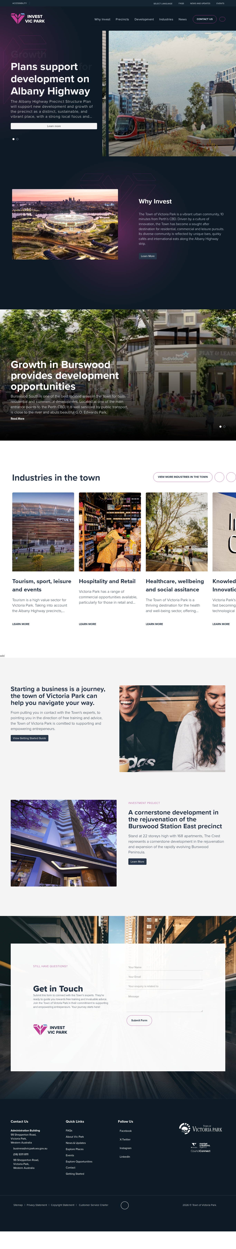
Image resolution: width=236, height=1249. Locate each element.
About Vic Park (75, 1137)
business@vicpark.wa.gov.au (30, 1148)
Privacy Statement (37, 1205)
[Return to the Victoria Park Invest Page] (28, 18)
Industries (166, 19)
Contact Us (205, 19)
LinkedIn (125, 1157)
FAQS (181, 3)
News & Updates (76, 1143)
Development (144, 19)
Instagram (125, 1148)
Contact (70, 1167)
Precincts (122, 19)
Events (220, 3)
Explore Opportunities (79, 1161)
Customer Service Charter (93, 1205)
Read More (17, 418)
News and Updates (200, 3)
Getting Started (75, 1174)
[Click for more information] (50, 1029)
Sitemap (18, 1205)
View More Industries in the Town (183, 477)
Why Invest (102, 19)
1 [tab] (13, 139)
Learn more (62, 126)
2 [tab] (17, 139)
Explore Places (74, 1149)
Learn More (148, 256)
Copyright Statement (62, 1205)
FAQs (69, 1130)
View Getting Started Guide (29, 738)
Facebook (126, 1131)
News (183, 19)
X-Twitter (125, 1139)
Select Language (163, 3)
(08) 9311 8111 (20, 1154)
